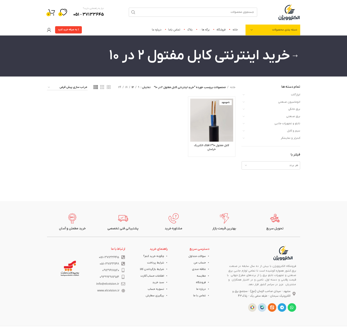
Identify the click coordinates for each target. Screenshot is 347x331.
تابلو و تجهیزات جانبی (287, 123)
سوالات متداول (197, 256)
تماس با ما (199, 296)
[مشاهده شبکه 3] (102, 87)
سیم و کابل (293, 131)
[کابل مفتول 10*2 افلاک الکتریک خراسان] (211, 120)
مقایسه (201, 276)
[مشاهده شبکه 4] (96, 87)
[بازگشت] (295, 56)
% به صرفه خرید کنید (68, 29)
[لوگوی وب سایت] (289, 12)
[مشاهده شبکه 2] (109, 87)
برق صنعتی (293, 116)
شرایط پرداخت (155, 263)
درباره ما (201, 289)
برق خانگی (294, 109)
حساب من (200, 263)
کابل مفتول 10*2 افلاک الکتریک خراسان (211, 147)
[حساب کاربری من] (49, 30)
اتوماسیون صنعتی (289, 102)
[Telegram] (282, 307)
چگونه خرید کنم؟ (153, 256)
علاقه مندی (199, 269)
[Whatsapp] (292, 307)
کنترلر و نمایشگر (290, 138)
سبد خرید (158, 282)
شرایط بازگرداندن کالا (152, 269)
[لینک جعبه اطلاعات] (275, 222)
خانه (232, 87)
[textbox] (271, 165)
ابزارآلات (295, 95)
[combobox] (270, 165)
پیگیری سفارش (155, 296)
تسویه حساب (156, 289)
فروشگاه (201, 282)
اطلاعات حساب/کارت (152, 276)
